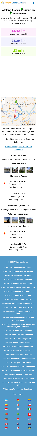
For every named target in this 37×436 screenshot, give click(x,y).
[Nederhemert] (7, 223)
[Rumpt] (7, 173)
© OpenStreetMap (30, 124)
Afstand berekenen (21, 262)
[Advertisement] (18, 75)
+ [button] (3, 99)
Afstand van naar (18, 267)
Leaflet (23, 124)
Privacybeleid (18, 394)
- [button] (3, 102)
